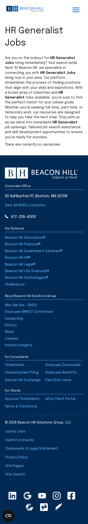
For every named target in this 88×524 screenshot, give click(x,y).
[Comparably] (29, 507)
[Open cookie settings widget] (8, 516)
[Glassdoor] (44, 507)
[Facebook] (71, 496)
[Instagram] (57, 496)
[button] (25, 205)
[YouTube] (42, 496)
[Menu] (76, 10)
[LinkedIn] (12, 496)
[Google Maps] (27, 496)
